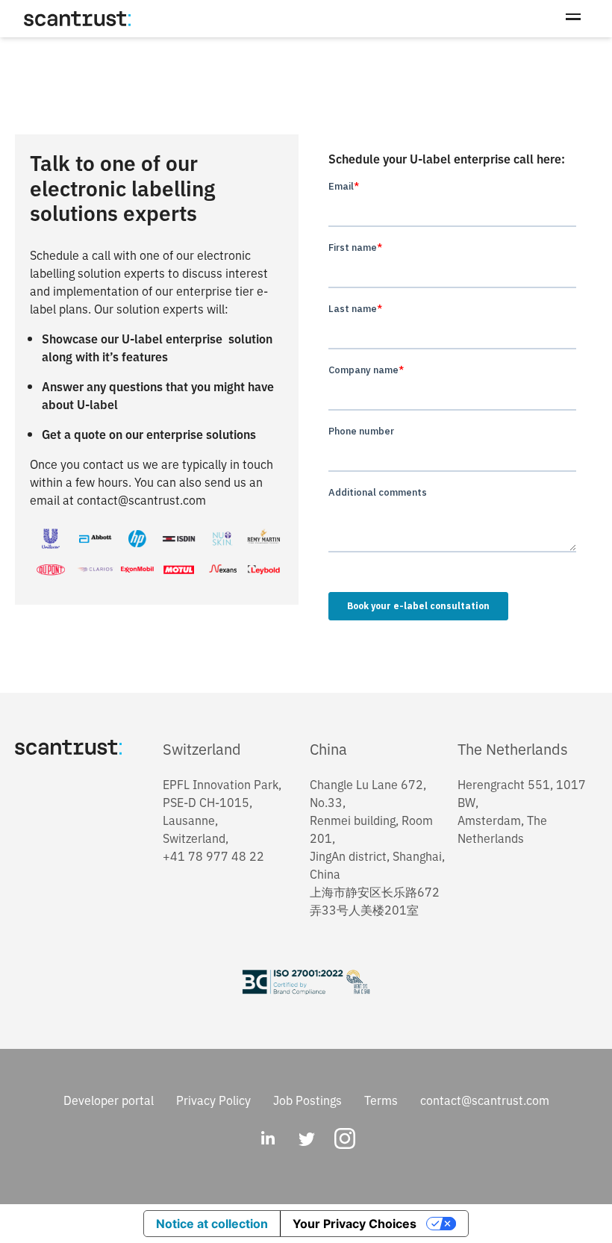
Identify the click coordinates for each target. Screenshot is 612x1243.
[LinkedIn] (267, 1140)
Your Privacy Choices (354, 1223)
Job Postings (307, 1100)
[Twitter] (306, 1140)
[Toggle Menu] (573, 18)
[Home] (77, 18)
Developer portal (108, 1100)
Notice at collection (212, 1223)
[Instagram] (345, 1140)
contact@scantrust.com (484, 1100)
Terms (381, 1100)
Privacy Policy (213, 1100)
